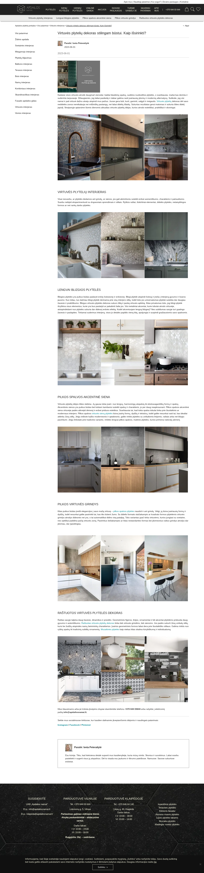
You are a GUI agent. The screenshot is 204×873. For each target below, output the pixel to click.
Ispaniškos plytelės (167, 804)
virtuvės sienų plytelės (102, 413)
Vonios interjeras (23, 113)
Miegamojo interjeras (25, 51)
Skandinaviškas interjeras (27, 94)
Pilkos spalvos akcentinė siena (97, 18)
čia (155, 862)
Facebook (75, 725)
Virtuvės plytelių (164, 101)
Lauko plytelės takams (167, 817)
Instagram (63, 725)
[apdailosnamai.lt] (27, 9)
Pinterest (86, 725)
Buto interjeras (22, 76)
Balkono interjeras (23, 64)
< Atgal (186, 26)
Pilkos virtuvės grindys (125, 18)
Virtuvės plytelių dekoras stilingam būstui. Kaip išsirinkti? (89, 26)
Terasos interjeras (23, 70)
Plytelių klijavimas (23, 58)
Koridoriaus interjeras (25, 88)
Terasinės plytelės (167, 807)
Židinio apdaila (22, 39)
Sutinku (101, 867)
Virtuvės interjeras (57, 26)
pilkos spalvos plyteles (123, 511)
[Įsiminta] (198, 9)
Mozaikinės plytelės (110, 629)
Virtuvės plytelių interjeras (40, 18)
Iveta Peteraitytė (81, 43)
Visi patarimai (42, 26)
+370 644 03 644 (173, 10)
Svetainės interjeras (24, 45)
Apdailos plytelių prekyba (25, 26)
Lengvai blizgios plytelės (68, 18)
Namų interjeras (22, 82)
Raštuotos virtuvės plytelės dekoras (156, 18)
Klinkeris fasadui (167, 811)
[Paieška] (192, 9)
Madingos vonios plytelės (167, 824)
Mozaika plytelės (167, 821)
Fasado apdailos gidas (25, 101)
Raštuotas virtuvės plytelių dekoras (97, 623)
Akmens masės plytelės (167, 814)
